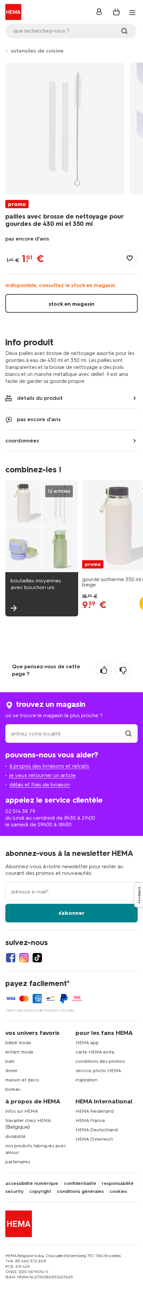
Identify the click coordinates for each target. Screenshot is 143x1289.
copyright (40, 1191)
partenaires (17, 1162)
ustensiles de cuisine (37, 51)
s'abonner (71, 913)
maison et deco (22, 1080)
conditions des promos (100, 1061)
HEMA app (87, 1043)
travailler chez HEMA (28, 1120)
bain (10, 1061)
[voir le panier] (116, 12)
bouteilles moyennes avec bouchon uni (36, 583)
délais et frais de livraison (39, 784)
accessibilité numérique (31, 1183)
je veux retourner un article (42, 775)
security (14, 1191)
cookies (118, 1191)
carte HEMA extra (94, 1052)
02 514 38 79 (20, 811)
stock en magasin (71, 304)
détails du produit (40, 398)
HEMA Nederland (94, 1111)
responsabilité (118, 1183)
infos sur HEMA (21, 1111)
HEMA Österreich (94, 1139)
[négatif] (123, 670)
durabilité (15, 1136)
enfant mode (19, 1052)
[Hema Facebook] (10, 957)
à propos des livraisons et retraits (49, 766)
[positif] (104, 670)
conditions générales (80, 1191)
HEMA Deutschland (96, 1130)
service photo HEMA (98, 1070)
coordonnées (22, 440)
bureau (13, 1089)
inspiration (86, 1080)
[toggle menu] (132, 13)
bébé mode (18, 1043)
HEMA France (90, 1120)
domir (11, 1070)
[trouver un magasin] (128, 733)
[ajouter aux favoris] (130, 258)
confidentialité (80, 1183)
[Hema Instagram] (24, 957)
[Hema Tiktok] (37, 957)
